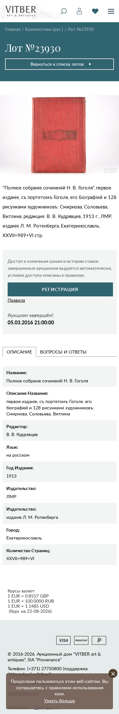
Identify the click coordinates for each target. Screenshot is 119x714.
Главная (13, 29)
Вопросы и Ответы (63, 352)
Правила (16, 300)
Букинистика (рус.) (44, 29)
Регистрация (60, 289)
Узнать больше (59, 700)
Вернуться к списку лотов (57, 64)
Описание (19, 352)
